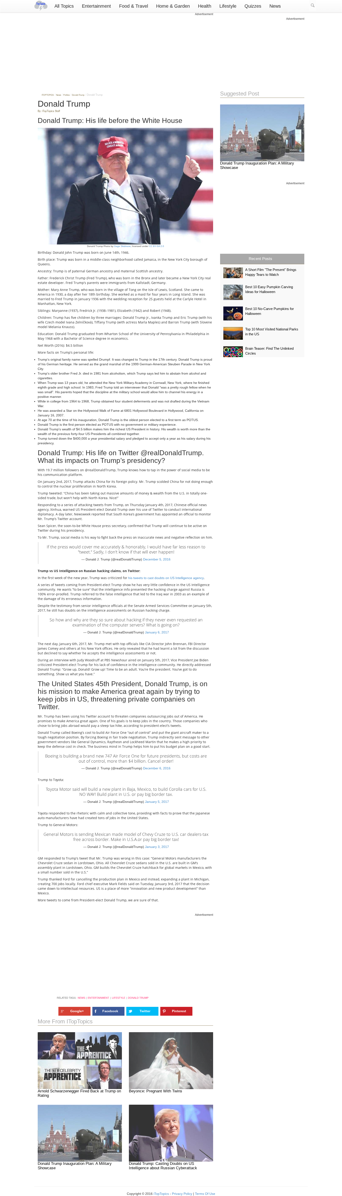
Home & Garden (173, 6)
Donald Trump (138, 997)
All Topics (64, 6)
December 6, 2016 (157, 768)
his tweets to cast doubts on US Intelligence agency (166, 578)
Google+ (77, 1011)
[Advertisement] (125, 48)
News (275, 6)
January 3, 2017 (157, 847)
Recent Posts (260, 259)
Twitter (145, 1011)
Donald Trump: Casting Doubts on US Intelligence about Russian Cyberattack (163, 1165)
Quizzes (253, 6)
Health (204, 6)
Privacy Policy (182, 1194)
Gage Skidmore (122, 246)
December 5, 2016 (157, 559)
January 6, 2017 (157, 632)
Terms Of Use (205, 1194)
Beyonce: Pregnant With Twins (155, 1091)
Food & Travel (133, 6)
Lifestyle (227, 6)
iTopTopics (161, 1194)
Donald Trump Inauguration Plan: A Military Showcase (75, 1165)
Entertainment (96, 6)
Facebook (110, 1011)
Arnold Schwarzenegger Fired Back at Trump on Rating (79, 1093)
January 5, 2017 (157, 802)
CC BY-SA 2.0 (156, 246)
